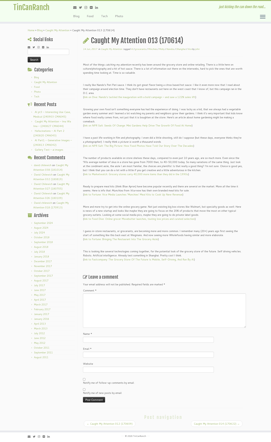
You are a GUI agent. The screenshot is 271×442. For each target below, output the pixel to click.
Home (31, 30)
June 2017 (40, 290)
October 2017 (41, 271)
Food (90, 16)
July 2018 (39, 251)
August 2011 (41, 357)
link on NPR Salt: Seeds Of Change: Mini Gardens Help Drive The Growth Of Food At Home (138, 125)
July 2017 (39, 285)
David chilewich (43, 203)
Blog (76, 16)
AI (132, 49)
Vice (189, 49)
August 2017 (41, 280)
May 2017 (39, 295)
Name (87, 334)
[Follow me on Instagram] (87, 7)
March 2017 (40, 304)
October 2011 (41, 347)
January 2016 (41, 319)
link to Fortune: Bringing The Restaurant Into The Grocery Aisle (121, 239)
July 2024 (39, 232)
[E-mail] (76, 7)
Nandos (170, 49)
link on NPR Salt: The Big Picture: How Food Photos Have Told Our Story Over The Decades (138, 146)
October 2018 (41, 237)
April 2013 (40, 323)
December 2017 (43, 261)
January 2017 (41, 314)
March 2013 (40, 328)
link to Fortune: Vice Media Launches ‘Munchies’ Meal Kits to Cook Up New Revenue (133, 194)
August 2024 (41, 227)
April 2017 (40, 299)
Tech (104, 16)
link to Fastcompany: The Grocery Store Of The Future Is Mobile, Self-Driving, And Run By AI (139, 259)
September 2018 (43, 242)
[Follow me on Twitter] (81, 7)
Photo (119, 16)
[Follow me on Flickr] (92, 7)
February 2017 (42, 309)
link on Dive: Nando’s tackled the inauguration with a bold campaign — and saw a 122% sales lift (139, 97)
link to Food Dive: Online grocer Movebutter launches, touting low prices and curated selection (139, 219)
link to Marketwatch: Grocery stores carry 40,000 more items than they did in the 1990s (136, 174)
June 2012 (40, 338)
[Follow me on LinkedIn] (97, 7)
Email (87, 349)
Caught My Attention (57, 30)
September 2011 (43, 352)
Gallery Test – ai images (49, 150)
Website (88, 364)
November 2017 (43, 266)
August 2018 (41, 247)
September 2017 (43, 275)
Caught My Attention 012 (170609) (110, 424)
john (197, 49)
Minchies (152, 49)
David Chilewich (43, 174)
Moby (162, 49)
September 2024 (43, 223)
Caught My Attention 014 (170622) (217, 424)
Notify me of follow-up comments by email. (108, 383)
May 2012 (39, 343)
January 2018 (41, 256)
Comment (90, 290)
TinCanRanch (31, 7)
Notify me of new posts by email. (102, 393)
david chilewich (42, 165)
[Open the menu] (262, 17)
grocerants (141, 49)
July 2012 (39, 333)
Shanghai (181, 49)
